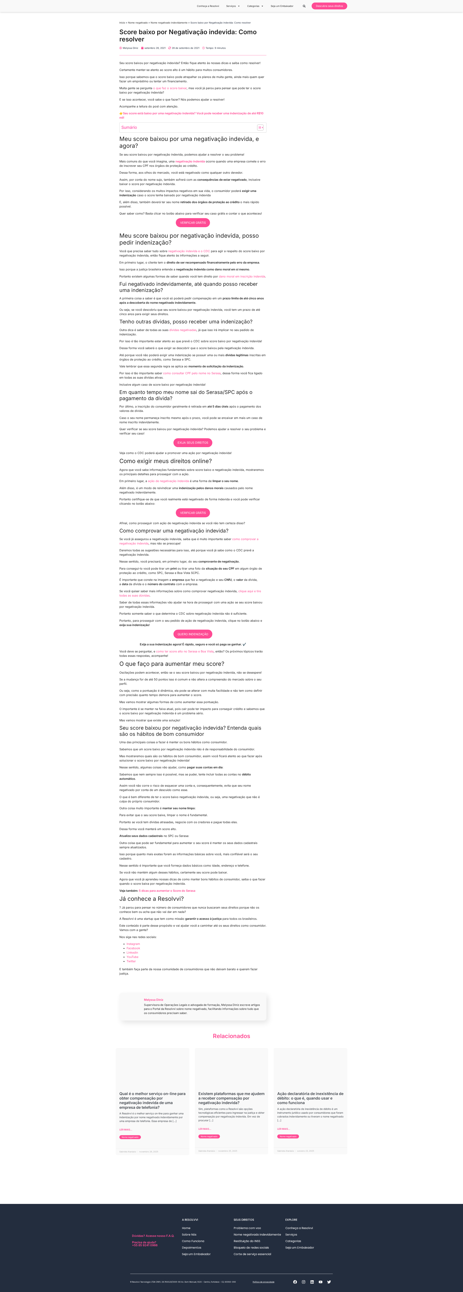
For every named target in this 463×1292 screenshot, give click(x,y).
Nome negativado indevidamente (169, 22)
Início (122, 22)
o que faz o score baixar (170, 88)
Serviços (231, 6)
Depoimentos (191, 1248)
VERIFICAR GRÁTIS (193, 222)
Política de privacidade (263, 1282)
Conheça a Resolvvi (208, 6)
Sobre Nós (189, 1234)
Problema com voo (247, 1228)
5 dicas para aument (153, 890)
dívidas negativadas (182, 330)
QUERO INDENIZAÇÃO (193, 634)
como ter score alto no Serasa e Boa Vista (185, 651)
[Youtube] (320, 1282)
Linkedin (132, 952)
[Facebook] (295, 1282)
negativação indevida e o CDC (189, 251)
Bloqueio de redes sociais (251, 1248)
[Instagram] (303, 1282)
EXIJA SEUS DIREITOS (193, 442)
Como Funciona (193, 1241)
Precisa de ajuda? (145, 1243)
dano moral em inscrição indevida (242, 276)
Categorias (253, 6)
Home (186, 1228)
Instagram (133, 944)
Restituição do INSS (247, 1241)
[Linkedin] (312, 1282)
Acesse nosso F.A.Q (159, 1236)
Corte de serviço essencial (252, 1254)
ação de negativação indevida (168, 481)
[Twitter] (329, 1282)
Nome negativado (138, 22)
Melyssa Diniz (153, 1000)
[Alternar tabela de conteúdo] (258, 127)
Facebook (133, 948)
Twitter (131, 961)
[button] (304, 6)
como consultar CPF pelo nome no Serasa (192, 373)
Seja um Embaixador (282, 6)
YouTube (132, 957)
